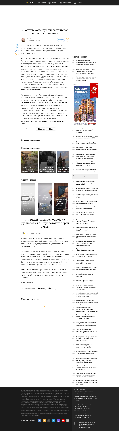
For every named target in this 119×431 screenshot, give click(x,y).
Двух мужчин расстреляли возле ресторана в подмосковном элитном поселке (86, 338)
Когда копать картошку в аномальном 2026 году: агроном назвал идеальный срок (86, 345)
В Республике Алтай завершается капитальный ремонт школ (86, 202)
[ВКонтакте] (63, 39)
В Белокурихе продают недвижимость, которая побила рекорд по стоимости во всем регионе (86, 63)
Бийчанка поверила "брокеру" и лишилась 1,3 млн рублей (86, 208)
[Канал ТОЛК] (51, 129)
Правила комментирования (85, 425)
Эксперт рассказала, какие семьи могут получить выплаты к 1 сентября (86, 274)
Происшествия (67, 2)
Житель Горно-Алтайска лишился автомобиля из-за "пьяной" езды (86, 170)
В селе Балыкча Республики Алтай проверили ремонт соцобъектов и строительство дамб (87, 294)
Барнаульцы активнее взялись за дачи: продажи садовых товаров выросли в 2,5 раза (86, 228)
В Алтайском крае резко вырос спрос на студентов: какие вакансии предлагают (85, 243)
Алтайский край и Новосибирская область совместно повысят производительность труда (87, 353)
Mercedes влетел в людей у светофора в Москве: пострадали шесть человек (86, 287)
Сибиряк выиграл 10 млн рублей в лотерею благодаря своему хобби (86, 268)
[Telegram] (58, 39)
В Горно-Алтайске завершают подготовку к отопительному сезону (85, 214)
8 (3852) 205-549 (81, 415)
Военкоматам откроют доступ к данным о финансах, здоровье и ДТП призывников (86, 236)
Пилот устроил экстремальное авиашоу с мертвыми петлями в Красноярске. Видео (86, 221)
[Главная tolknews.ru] (29, 3)
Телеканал (54, 2)
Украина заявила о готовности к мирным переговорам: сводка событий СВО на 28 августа (86, 375)
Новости (43, 2)
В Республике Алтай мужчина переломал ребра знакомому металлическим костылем (85, 156)
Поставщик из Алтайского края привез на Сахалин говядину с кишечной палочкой (86, 316)
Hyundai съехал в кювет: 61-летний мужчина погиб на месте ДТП (87, 137)
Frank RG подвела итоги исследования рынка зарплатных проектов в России (86, 331)
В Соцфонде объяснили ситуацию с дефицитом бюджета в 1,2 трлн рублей (87, 195)
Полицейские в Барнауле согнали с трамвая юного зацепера (86, 255)
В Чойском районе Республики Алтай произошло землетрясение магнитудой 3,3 (86, 367)
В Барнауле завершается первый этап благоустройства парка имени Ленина (86, 182)
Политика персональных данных (87, 422)
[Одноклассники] (67, 39)
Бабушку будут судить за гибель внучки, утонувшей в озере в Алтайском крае (86, 78)
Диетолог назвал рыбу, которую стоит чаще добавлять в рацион (86, 142)
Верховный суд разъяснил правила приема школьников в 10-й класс (87, 149)
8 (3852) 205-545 (81, 413)
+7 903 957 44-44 (81, 408)
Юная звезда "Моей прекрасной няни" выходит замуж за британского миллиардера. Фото (86, 323)
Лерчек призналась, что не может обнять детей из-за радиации (86, 250)
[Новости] (41, 129)
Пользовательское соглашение (86, 424)
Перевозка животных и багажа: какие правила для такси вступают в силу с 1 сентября (85, 71)
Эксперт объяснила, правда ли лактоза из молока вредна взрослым (85, 130)
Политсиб (29, 40)
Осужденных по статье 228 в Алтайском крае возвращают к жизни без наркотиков (85, 163)
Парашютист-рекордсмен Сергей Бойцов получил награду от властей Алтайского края (86, 360)
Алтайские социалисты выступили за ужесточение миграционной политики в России (87, 309)
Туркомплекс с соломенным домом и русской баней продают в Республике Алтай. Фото (86, 261)
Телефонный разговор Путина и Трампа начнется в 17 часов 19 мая (61, 204)
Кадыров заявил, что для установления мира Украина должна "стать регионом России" (28, 200)
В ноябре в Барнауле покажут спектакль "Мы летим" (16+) (85, 281)
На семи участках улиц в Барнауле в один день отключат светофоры (87, 189)
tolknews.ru (82, 389)
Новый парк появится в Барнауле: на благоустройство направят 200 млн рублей (86, 382)
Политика (79, 2)
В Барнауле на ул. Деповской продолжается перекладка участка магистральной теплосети (87, 302)
